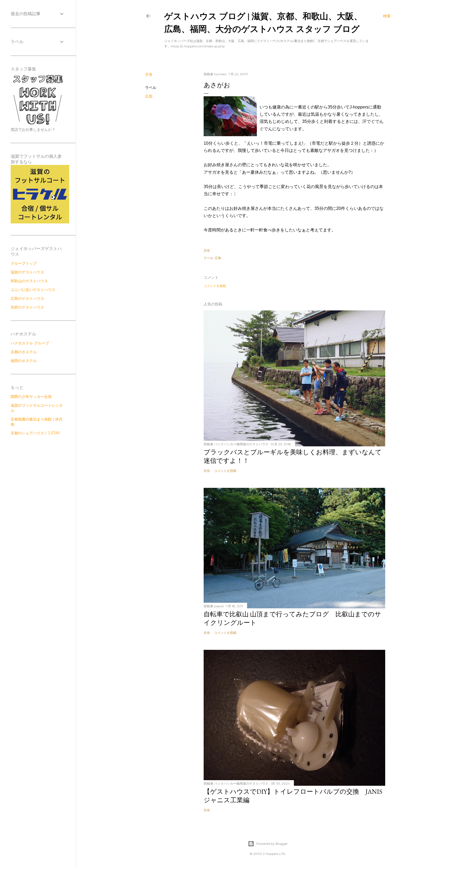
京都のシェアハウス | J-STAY (35, 433)
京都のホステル (24, 352)
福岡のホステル (24, 360)
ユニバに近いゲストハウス (33, 289)
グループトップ (24, 263)
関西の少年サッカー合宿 (31, 396)
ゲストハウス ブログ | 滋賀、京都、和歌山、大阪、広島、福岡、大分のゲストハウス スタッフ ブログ (263, 22)
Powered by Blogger (272, 844)
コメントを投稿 (215, 286)
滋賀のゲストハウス (27, 272)
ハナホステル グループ (30, 343)
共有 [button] (149, 74)
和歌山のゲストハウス (29, 280)
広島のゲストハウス (27, 298)
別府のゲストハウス (27, 307)
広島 (149, 96)
